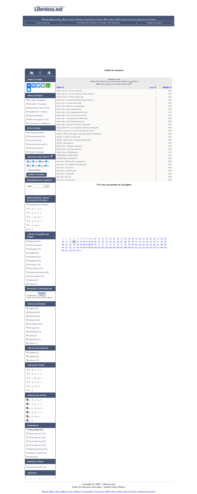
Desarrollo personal (37, 144)
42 (103, 242)
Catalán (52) (33, 352)
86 (154, 244)
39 (92, 242)
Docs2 (47, 108)
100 (95, 247)
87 (158, 244)
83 (143, 244)
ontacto (132, 19)
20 (133, 239)
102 (102, 247)
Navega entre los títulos (38, 204)
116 (154, 247)
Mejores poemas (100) (38, 449)
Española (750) (35, 261)
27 (158, 239)
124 (77, 250)
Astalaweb (41, 100)
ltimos (79, 19)
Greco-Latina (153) (36, 276)
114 (147, 247)
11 (99, 239)
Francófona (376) (36, 268)
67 (87, 244)
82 (140, 244)
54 (147, 242)
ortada (45, 19)
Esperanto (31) (35, 339)
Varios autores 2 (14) (37, 433)
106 (117, 247)
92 (70, 247)
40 (95, 242)
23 (143, 239)
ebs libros (109, 19)
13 (106, 239)
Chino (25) (33, 335)
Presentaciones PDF (37, 136)
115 (150, 247)
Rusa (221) (33, 284)
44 (110, 242)
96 (84, 247)
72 (103, 244)
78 (125, 244)
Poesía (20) (33, 457)
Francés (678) (34, 312)
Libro (59, 87)
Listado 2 (44, 112)
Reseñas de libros (36, 148)
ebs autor (121, 19)
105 (114, 247)
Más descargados (36, 119)
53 (143, 242)
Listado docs (34, 112)
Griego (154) (34, 328)
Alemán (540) (34, 316)
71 (99, 244)
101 (99, 247)
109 (129, 247)
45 (114, 242)
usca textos (68, 19)
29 (165, 239)
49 (129, 242)
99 (92, 247)
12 (103, 239)
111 (136, 247)
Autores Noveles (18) (37, 467)
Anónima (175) (35, 249)
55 (151, 242)
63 (74, 244)
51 (136, 242)
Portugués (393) (35, 324)
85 (151, 244)
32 (70, 242)
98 (89, 247)
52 (140, 242)
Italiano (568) (34, 320)
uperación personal (146, 19)
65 (81, 244)
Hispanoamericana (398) (39, 272)
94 (78, 247)
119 (165, 247)
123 (74, 250)
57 (158, 242)
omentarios (90, 19)
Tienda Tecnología (36, 152)
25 (151, 239)
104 (110, 247)
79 (129, 244)
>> (81, 250)
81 (136, 244)
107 (121, 247)
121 (66, 250)
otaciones (99, 492)
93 (74, 247)
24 (147, 239)
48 (125, 242)
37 (87, 242)
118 (161, 247)
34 (78, 242)
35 (81, 242)
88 (162, 244)
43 (106, 242)
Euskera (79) (34, 360)
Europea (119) (34, 264)
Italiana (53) (33, 280)
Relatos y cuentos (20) (38, 453)
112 (139, 247)
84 (147, 244)
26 (154, 239)
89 (165, 244)
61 (67, 244)
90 (63, 247)
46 (118, 242)
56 (154, 242)
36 (84, 242)
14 (110, 239)
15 (114, 239)
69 (92, 244)
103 (106, 247)
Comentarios (34, 123)
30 (63, 242)
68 (89, 244)
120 (62, 250)
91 (67, 247)
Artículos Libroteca (36, 132)
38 (89, 242)
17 (121, 239)
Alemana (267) (35, 241)
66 (84, 244)
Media (166, 87)
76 (118, 244)
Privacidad (42, 104)
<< (63, 239)
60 (63, 244)
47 (121, 242)
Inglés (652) (34, 308)
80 (133, 244)
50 (133, 242)
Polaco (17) (33, 343)
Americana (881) (35, 245)
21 (136, 239)
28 (162, 239)
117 (157, 247)
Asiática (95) (34, 253)
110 (132, 247)
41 (99, 242)
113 (143, 247)
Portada (32, 100)
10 (95, 239)
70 (95, 244)
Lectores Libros (35, 140)
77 (121, 244)
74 (110, 244)
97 (87, 247)
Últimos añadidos (36, 115)
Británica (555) (35, 257)
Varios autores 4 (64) (37, 441)
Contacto (32, 104)
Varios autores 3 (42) (37, 437)
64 (78, 244)
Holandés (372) (35, 331)
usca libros (56, 19)
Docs (42, 108)
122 (70, 250)
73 (106, 244)
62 (70, 244)
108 (125, 247)
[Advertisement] (98, 46)
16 (118, 239)
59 (165, 242)
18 (125, 239)
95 (81, 247)
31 (67, 242)
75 (114, 244)
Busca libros (34, 108)
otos (99, 19)
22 (140, 239)
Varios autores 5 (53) (37, 445)
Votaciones (45, 123)
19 (129, 239)
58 (162, 242)
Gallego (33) (34, 356)
